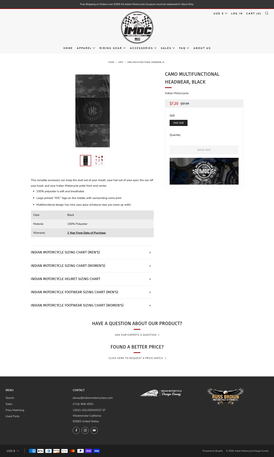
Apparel (84, 48)
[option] (92, 110)
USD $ (219, 13)
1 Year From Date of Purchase (86, 233)
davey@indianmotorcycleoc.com (93, 398)
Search (10, 398)
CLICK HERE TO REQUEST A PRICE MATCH (136, 358)
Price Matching (15, 410)
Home (68, 48)
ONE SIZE (178, 123)
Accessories (141, 48)
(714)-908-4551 (83, 404)
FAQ (182, 48)
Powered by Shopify (213, 450)
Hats (120, 62)
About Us (202, 48)
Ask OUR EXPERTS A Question (136, 335)
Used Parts (12, 416)
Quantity (175, 135)
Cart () (254, 13)
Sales (166, 48)
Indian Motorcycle (177, 93)
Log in (237, 13)
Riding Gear (111, 48)
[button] (85, 160)
